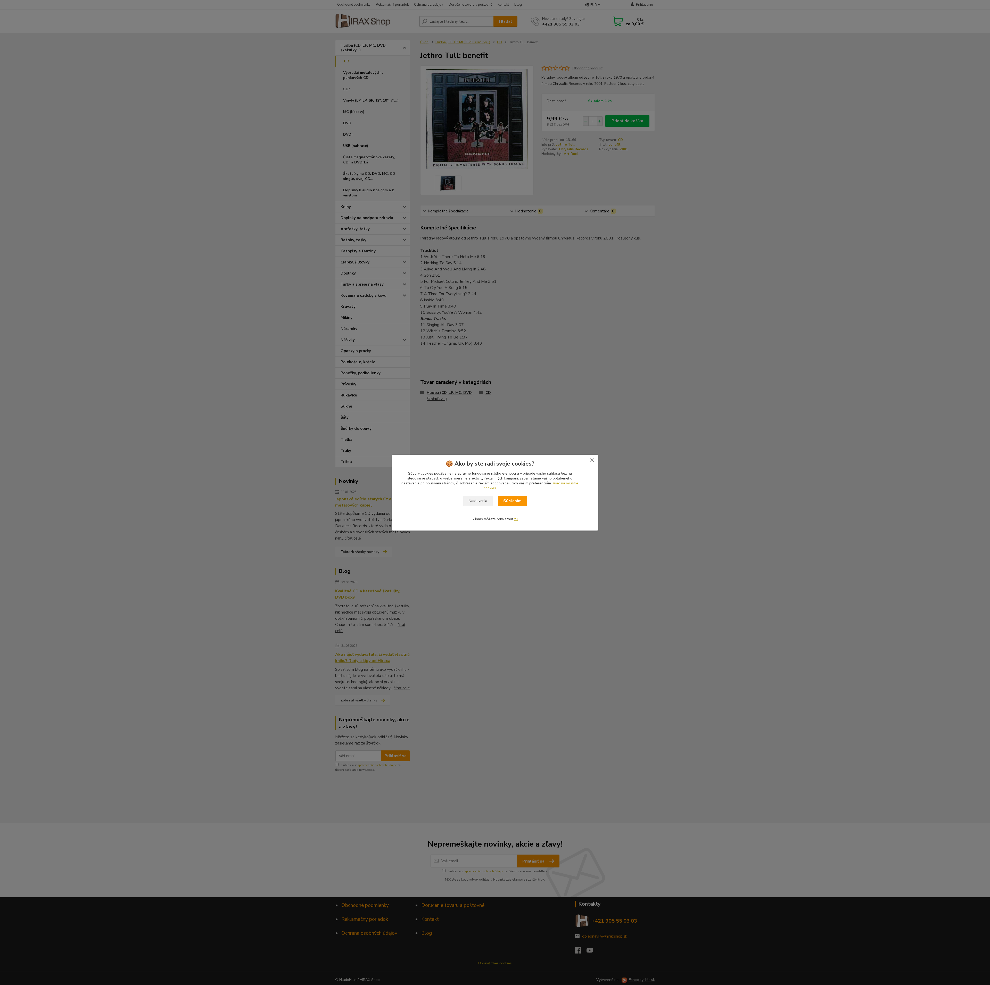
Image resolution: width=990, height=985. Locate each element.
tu (516, 519)
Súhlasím (512, 501)
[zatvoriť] (592, 460)
